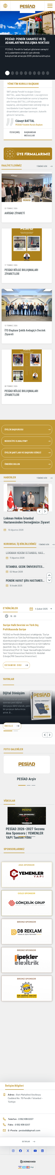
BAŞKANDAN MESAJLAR (30, 134)
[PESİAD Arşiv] (27, 764)
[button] (7, 73)
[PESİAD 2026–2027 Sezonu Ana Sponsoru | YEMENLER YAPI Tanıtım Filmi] (27, 816)
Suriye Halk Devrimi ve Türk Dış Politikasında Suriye (21, 627)
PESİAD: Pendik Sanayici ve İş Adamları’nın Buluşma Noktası (27, 40)
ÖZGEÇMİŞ (15, 132)
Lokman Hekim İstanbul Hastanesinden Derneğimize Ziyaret (27, 520)
